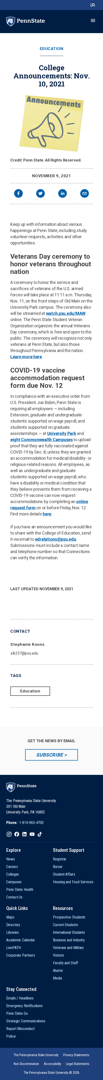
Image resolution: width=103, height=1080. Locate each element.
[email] (84, 194)
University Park (61, 433)
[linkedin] (62, 194)
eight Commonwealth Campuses (41, 439)
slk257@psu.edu (24, 653)
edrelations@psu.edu (55, 539)
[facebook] (18, 194)
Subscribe (49, 755)
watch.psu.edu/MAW (66, 313)
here (47, 513)
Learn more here (26, 356)
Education (51, 48)
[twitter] (40, 194)
